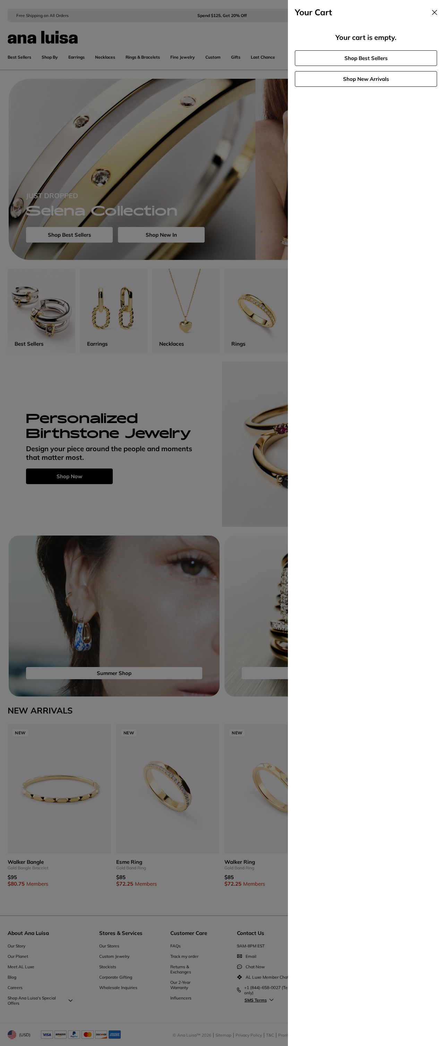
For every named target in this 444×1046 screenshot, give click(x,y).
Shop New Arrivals (366, 79)
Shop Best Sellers (366, 58)
